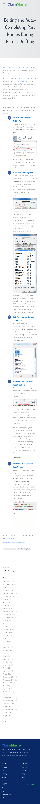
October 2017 (8, 713)
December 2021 (9, 647)
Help (3, 788)
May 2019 (6, 686)
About (4, 777)
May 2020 (6, 668)
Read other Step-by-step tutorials (14, 543)
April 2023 (6, 623)
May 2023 (6, 620)
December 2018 (9, 698)
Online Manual (10, 538)
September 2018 (9, 704)
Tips (3, 791)
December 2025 (9, 581)
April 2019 (6, 689)
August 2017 (7, 716)
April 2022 (6, 644)
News (23, 777)
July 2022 (6, 635)
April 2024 (6, 602)
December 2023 (9, 608)
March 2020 (7, 674)
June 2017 (6, 719)
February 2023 (8, 626)
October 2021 (8, 650)
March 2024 (7, 605)
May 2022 (6, 641)
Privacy (4, 770)
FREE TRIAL (30, 784)
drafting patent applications (26, 78)
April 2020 (6, 671)
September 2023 (9, 617)
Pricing (24, 770)
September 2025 (9, 585)
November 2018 (8, 701)
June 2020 (6, 665)
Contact (4, 767)
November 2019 (8, 680)
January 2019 (7, 695)
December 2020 (9, 659)
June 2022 (6, 638)
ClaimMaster (21, 81)
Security (4, 774)
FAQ (3, 798)
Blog (23, 774)
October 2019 (8, 683)
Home (5, 67)
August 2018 (7, 707)
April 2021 (6, 653)
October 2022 (8, 629)
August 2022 (7, 632)
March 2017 (7, 722)
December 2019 (9, 677)
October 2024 (8, 596)
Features (24, 767)
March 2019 (7, 692)
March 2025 (7, 587)
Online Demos (6, 794)
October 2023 (8, 614)
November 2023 (8, 611)
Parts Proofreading (9, 549)
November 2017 (8, 710)
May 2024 (6, 599)
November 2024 (8, 593)
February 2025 (8, 590)
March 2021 (7, 656)
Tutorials (11, 67)
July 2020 (6, 662)
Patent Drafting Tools (22, 67)
